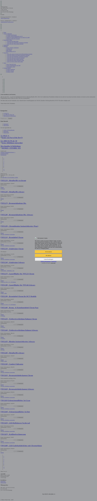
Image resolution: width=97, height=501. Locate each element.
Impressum (53, 261)
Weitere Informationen (46, 261)
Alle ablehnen (48, 255)
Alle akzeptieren (48, 251)
